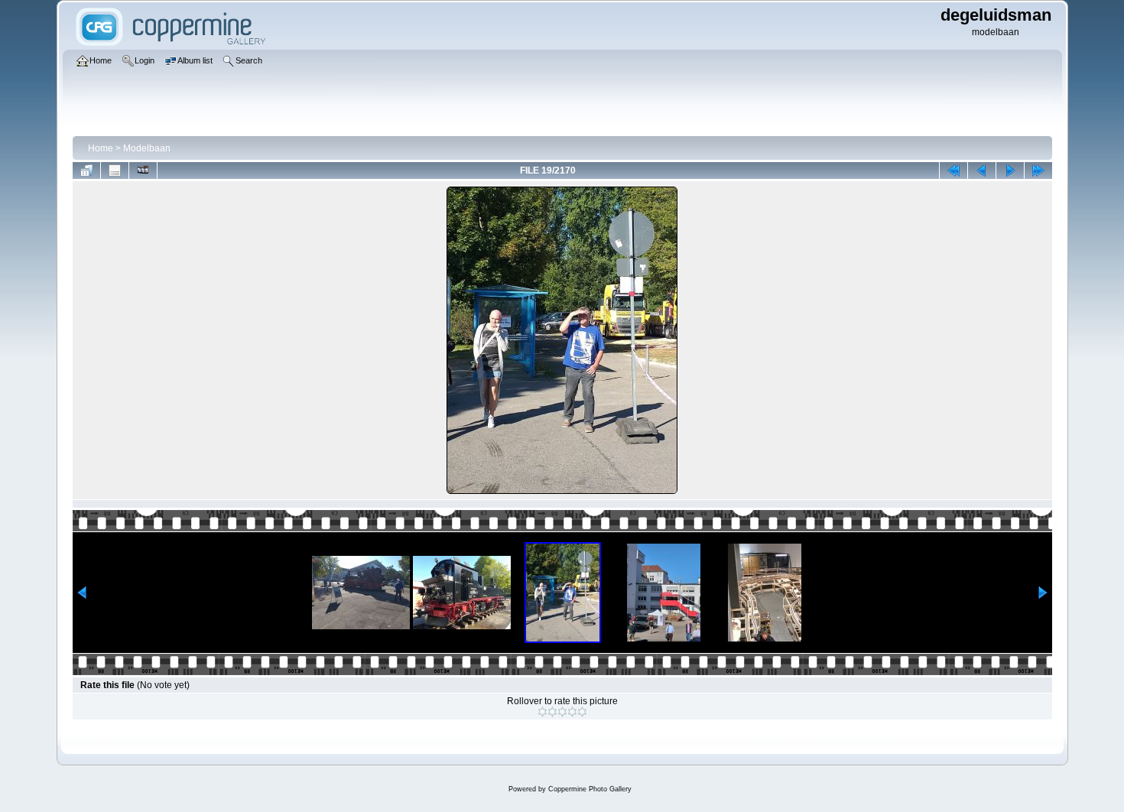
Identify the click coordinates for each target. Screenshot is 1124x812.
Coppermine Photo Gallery (590, 789)
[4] (572, 711)
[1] (542, 711)
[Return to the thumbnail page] (86, 170)
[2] (552, 711)
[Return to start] (953, 170)
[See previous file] (982, 170)
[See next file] (1010, 170)
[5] (582, 711)
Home (100, 148)
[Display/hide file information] (114, 170)
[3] (562, 711)
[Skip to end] (1038, 170)
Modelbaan (147, 148)
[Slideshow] (143, 170)
